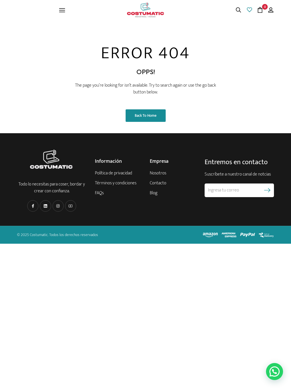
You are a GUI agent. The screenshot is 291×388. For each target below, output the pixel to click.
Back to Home (146, 115)
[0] (260, 10)
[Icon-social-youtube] (70, 205)
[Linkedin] (45, 205)
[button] (274, 371)
